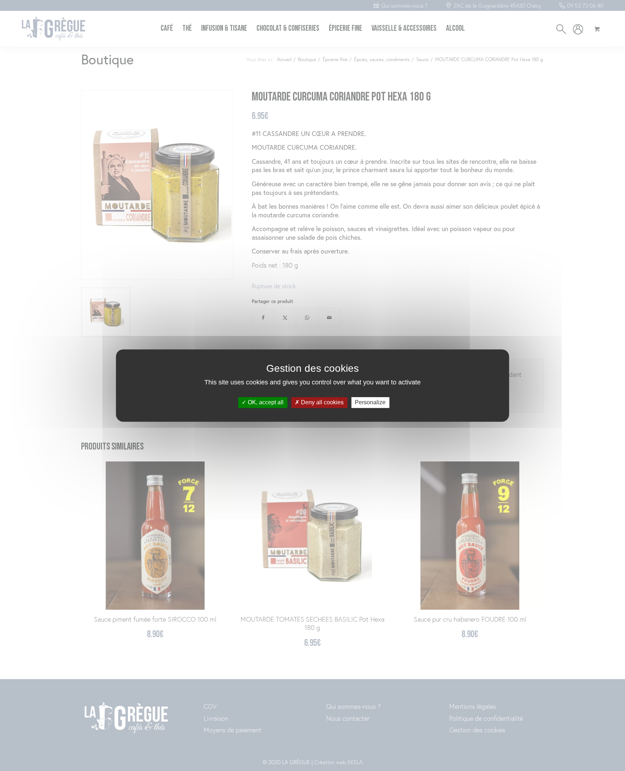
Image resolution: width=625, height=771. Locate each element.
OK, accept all (265, 403)
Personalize (370, 403)
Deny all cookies (321, 403)
